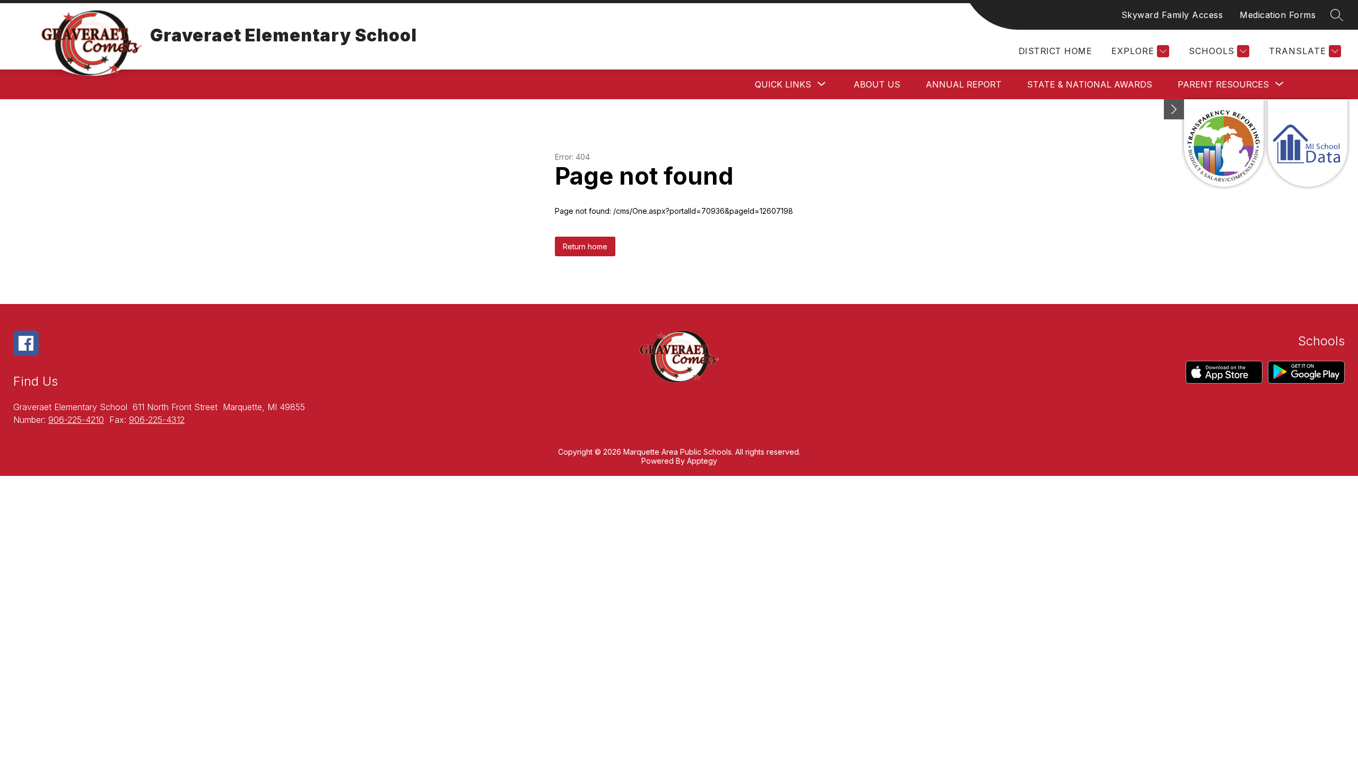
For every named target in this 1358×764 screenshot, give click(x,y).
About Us (877, 84)
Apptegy (702, 460)
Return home (585, 246)
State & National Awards (1089, 84)
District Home (1055, 51)
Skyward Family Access (1172, 15)
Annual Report (964, 84)
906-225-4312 (157, 419)
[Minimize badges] (1174, 109)
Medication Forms (1278, 15)
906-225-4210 (76, 419)
